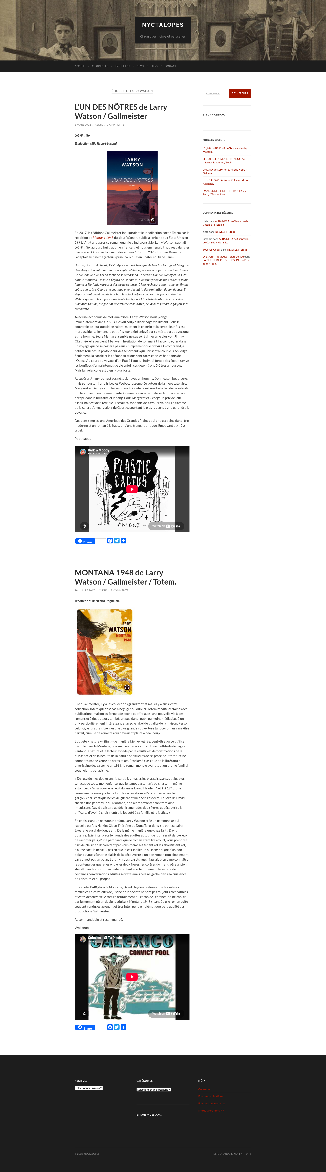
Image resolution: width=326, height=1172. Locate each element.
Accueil (80, 66)
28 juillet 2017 (85, 590)
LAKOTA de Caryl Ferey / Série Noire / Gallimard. (225, 171)
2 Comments (119, 590)
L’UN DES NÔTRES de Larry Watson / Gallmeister (121, 111)
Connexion (204, 1089)
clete (99, 124)
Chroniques (100, 66)
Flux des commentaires (211, 1103)
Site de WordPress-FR (211, 1110)
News (140, 66)
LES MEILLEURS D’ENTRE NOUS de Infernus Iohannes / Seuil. (224, 160)
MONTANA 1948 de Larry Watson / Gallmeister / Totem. (125, 577)
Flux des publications (210, 1096)
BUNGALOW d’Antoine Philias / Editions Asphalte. (226, 181)
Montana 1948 (103, 238)
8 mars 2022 (83, 124)
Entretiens (122, 66)
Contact (170, 66)
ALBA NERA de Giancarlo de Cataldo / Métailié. (226, 240)
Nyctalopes (163, 25)
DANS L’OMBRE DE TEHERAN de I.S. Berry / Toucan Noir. (224, 192)
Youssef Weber (211, 249)
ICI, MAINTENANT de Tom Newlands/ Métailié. (225, 150)
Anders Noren (233, 1153)
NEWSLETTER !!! (225, 231)
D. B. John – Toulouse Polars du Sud (223, 256)
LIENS (154, 66)
